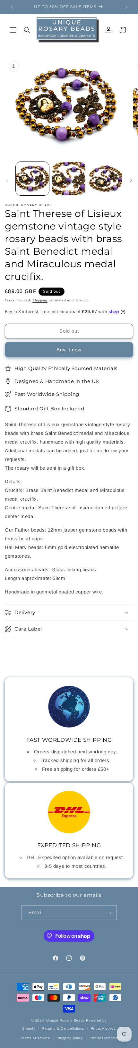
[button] (13, 30)
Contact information (107, 1038)
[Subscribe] (109, 912)
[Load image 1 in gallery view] (32, 178)
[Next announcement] (126, 7)
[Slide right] (131, 180)
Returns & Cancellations (63, 1028)
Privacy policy (103, 1028)
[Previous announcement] (12, 7)
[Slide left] (7, 180)
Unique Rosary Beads (65, 1020)
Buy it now (69, 349)
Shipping (39, 300)
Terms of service (35, 1038)
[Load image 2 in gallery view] (69, 178)
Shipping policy (70, 1038)
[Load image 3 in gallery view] (105, 178)
